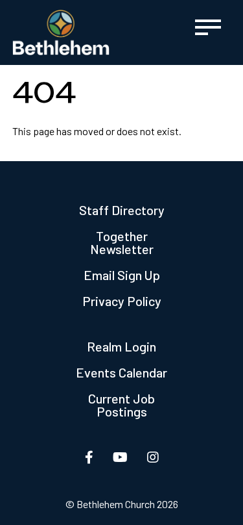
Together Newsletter (122, 242)
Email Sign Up (122, 275)
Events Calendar (121, 372)
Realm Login (121, 346)
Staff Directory (122, 210)
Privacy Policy (121, 301)
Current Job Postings (121, 405)
